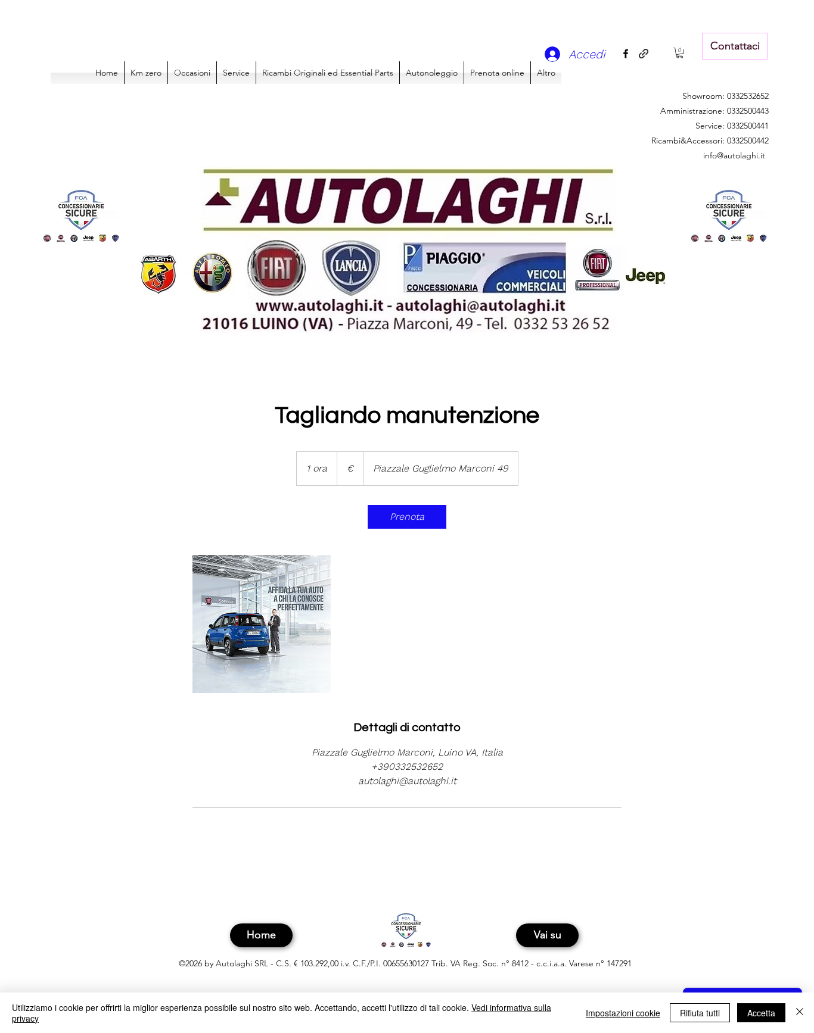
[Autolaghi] (261, 624)
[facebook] (626, 54)
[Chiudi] (800, 1012)
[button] (679, 53)
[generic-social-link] (644, 54)
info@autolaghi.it (734, 155)
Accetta (761, 1013)
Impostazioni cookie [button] (623, 1013)
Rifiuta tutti (700, 1013)
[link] (407, 517)
